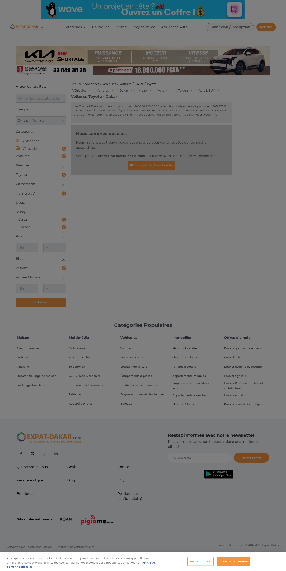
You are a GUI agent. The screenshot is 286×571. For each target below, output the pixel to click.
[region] (143, 561)
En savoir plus (200, 561)
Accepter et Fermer (233, 561)
